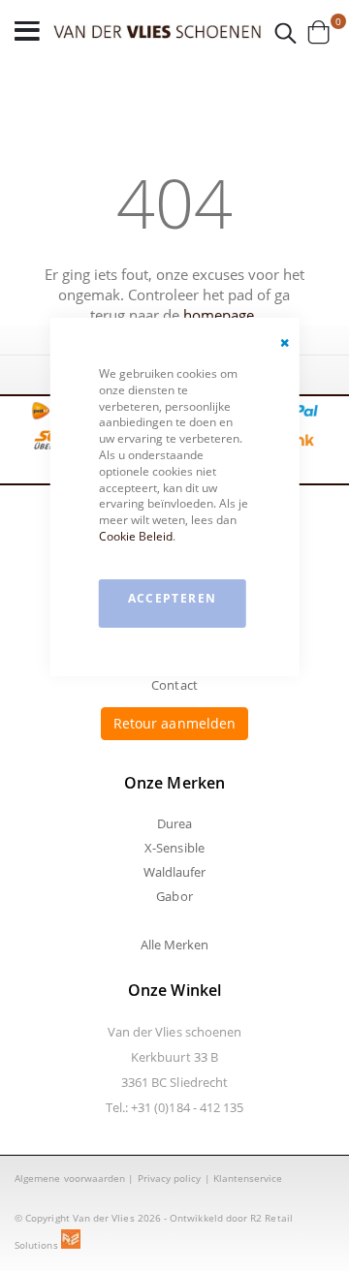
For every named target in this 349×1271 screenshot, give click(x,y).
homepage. (220, 315)
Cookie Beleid (136, 536)
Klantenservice (248, 1178)
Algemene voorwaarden (70, 1178)
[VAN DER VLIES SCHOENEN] (157, 31)
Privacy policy (170, 1178)
